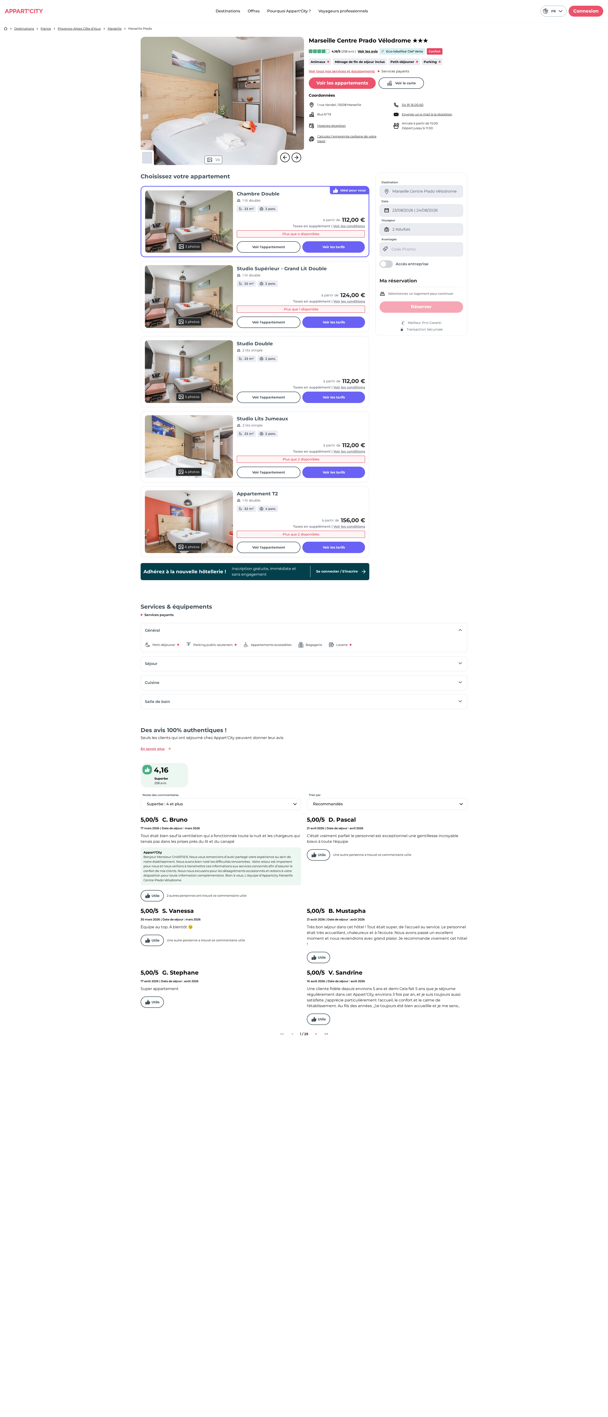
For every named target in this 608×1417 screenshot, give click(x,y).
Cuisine (152, 682)
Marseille (115, 28)
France (46, 28)
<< (282, 1034)
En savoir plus (153, 749)
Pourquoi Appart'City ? (289, 11)
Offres (254, 11)
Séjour (151, 663)
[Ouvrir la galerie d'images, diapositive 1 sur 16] (222, 101)
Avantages (389, 239)
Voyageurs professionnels (343, 11)
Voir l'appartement (268, 247)
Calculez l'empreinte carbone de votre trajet (346, 138)
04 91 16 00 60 (412, 105)
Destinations (228, 11)
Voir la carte (405, 83)
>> (326, 1034)
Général (152, 630)
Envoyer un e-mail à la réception (427, 114)
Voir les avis (368, 51)
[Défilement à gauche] (285, 157)
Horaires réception (331, 126)
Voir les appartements (342, 83)
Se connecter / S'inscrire (337, 571)
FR (553, 11)
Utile (156, 896)
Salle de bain (157, 701)
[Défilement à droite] (296, 157)
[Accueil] (6, 29)
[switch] (404, 264)
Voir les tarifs (334, 247)
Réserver (421, 306)
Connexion (585, 11)
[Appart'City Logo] (24, 11)
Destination (389, 182)
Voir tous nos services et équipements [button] (342, 71)
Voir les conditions (349, 226)
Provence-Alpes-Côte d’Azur (79, 28)
